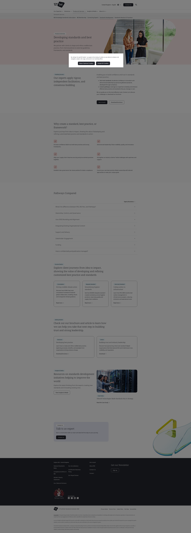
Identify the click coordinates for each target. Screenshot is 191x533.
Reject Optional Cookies (86, 63)
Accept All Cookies (103, 63)
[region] (96, 60)
